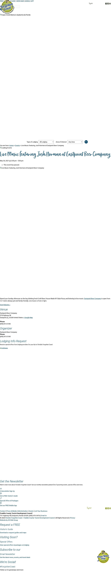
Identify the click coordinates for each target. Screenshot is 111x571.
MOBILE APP (29, 1)
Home (11, 145)
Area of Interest (61, 142)
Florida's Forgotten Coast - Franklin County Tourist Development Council (29, 518)
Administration (23, 511)
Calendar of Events (93, 12)
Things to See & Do (78, 12)
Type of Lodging (32, 142)
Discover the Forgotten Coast (48, 12)
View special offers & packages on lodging (14, 545)
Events (17, 145)
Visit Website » (5, 305)
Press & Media (11, 511)
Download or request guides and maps (13, 532)
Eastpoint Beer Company (92, 298)
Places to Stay (65, 12)
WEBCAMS (20, 1)
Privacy (72, 518)
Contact (2, 511)
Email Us (44, 515)
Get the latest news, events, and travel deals (15, 557)
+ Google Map (28, 317)
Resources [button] (106, 12)
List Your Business (41, 511)
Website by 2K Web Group (9, 520)
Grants (31, 511)
